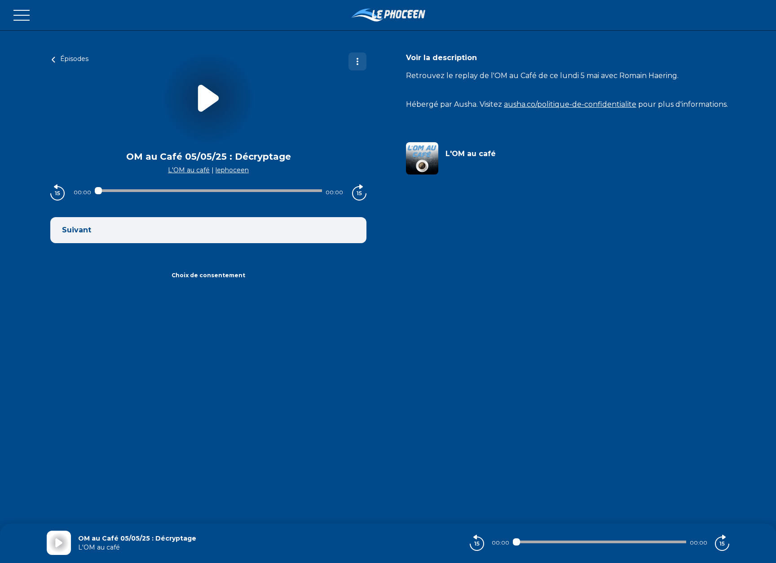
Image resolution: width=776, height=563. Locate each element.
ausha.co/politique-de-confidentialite (570, 104)
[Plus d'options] (357, 61)
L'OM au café (189, 170)
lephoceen (232, 170)
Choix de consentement (208, 275)
